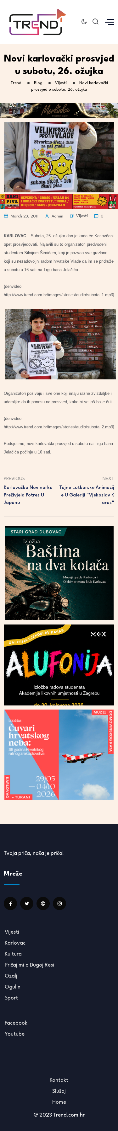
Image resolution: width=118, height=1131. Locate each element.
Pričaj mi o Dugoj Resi (29, 965)
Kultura (13, 954)
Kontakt (59, 1080)
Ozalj (11, 976)
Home (59, 1102)
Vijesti (82, 216)
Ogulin (12, 987)
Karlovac (15, 943)
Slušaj (59, 1091)
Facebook (16, 1023)
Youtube (15, 1034)
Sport (11, 998)
